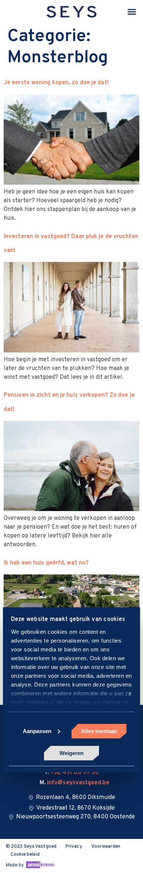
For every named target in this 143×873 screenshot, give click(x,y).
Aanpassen (37, 731)
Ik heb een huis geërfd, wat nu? (46, 563)
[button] (132, 12)
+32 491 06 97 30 (74, 772)
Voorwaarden (105, 847)
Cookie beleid (25, 855)
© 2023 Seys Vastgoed (31, 847)
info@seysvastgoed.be (78, 783)
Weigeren (71, 753)
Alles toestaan (99, 731)
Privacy (74, 847)
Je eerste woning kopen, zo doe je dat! (56, 82)
